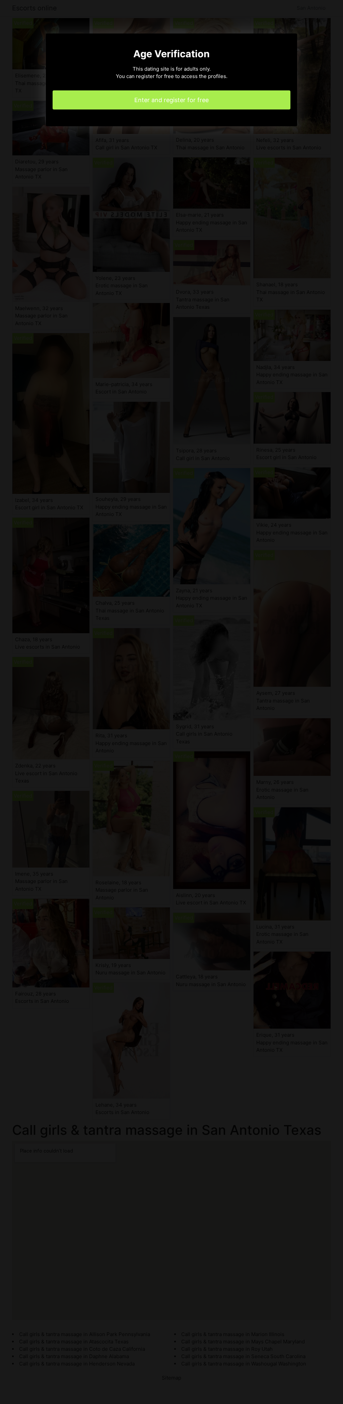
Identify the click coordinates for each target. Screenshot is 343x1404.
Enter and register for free (171, 99)
